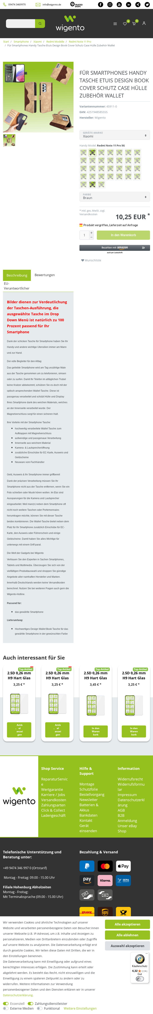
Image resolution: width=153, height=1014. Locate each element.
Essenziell (17, 1003)
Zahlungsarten (53, 805)
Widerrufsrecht (130, 779)
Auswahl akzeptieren (127, 946)
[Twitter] (147, 4)
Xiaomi (37, 41)
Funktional (52, 1008)
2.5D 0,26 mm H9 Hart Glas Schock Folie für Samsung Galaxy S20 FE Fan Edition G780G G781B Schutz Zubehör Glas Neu (57, 676)
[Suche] (40, 23)
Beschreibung (17, 275)
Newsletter (88, 799)
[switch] (140, 978)
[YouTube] (119, 4)
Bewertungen (45, 275)
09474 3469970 (17, 4)
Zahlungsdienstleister (51, 1003)
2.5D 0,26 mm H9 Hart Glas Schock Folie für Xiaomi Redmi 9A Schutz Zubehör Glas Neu (134, 676)
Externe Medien (22, 1008)
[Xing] (138, 4)
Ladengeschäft (53, 815)
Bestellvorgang (91, 794)
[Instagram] (110, 4)
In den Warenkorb (123, 235)
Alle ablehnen (127, 935)
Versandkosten (53, 799)
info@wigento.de (52, 4)
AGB (121, 810)
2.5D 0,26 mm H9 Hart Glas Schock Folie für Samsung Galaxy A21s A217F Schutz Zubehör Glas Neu (19, 676)
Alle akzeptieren (127, 924)
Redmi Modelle (55, 41)
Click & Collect (53, 810)
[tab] (17, 275)
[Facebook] (100, 4)
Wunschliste (92, 260)
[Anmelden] (144, 24)
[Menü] (146, 954)
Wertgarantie (52, 789)
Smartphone (21, 41)
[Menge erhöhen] (91, 233)
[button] (114, 249)
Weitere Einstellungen (80, 1008)
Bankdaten (88, 815)
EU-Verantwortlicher (16, 286)
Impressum (127, 794)
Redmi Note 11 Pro (79, 41)
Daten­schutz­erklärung (18, 995)
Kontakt (85, 820)
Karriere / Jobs (53, 794)
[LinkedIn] (128, 4)
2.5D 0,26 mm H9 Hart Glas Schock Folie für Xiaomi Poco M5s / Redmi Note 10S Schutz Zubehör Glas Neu (96, 676)
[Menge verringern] (91, 237)
